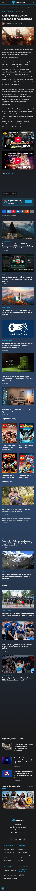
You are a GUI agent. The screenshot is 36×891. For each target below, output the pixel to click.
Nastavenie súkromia (9, 855)
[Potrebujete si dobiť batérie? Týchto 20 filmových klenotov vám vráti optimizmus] (7, 746)
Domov (4, 7)
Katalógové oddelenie (10, 875)
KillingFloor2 (6, 193)
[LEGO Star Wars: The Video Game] (9, 463)
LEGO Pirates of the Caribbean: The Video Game (9, 448)
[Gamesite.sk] (18, 2)
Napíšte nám (7, 860)
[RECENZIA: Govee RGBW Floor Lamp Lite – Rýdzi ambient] (18, 396)
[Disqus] (18, 709)
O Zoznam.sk (8, 845)
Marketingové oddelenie (10, 878)
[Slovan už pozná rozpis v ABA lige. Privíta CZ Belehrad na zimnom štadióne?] (18, 664)
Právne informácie (9, 849)
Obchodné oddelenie (9, 873)
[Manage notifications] (2, 888)
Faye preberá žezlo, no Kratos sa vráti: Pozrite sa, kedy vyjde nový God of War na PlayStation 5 (17, 312)
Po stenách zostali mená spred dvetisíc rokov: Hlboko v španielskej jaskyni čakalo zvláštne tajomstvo (17, 543)
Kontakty (7, 866)
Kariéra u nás (7, 857)
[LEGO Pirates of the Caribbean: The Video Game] (9, 433)
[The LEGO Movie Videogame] (26, 463)
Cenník (20, 857)
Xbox (16, 7)
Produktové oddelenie (10, 870)
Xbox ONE (21, 7)
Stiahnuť (30, 786)
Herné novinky (10, 7)
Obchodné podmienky (24, 855)
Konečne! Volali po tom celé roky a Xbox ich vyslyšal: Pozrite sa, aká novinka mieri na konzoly (17, 279)
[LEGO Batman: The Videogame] (26, 433)
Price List (20, 860)
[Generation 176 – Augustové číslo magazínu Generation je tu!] (18, 800)
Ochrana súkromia (9, 852)
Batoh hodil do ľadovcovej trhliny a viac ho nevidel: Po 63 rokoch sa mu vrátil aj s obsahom (17, 576)
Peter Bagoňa (9, 23)
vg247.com (10, 173)
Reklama (21, 845)
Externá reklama (22, 852)
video (14, 193)
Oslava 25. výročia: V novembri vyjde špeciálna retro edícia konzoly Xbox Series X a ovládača (17, 379)
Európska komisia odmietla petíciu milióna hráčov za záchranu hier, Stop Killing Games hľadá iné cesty (17, 345)
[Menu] (3, 2)
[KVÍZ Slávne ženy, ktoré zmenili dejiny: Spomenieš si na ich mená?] (18, 495)
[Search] (33, 2)
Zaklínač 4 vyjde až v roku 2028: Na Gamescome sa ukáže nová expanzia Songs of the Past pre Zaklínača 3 (18, 246)
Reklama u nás (22, 849)
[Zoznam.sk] (21, 875)
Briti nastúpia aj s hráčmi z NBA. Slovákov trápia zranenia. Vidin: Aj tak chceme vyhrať (17, 647)
